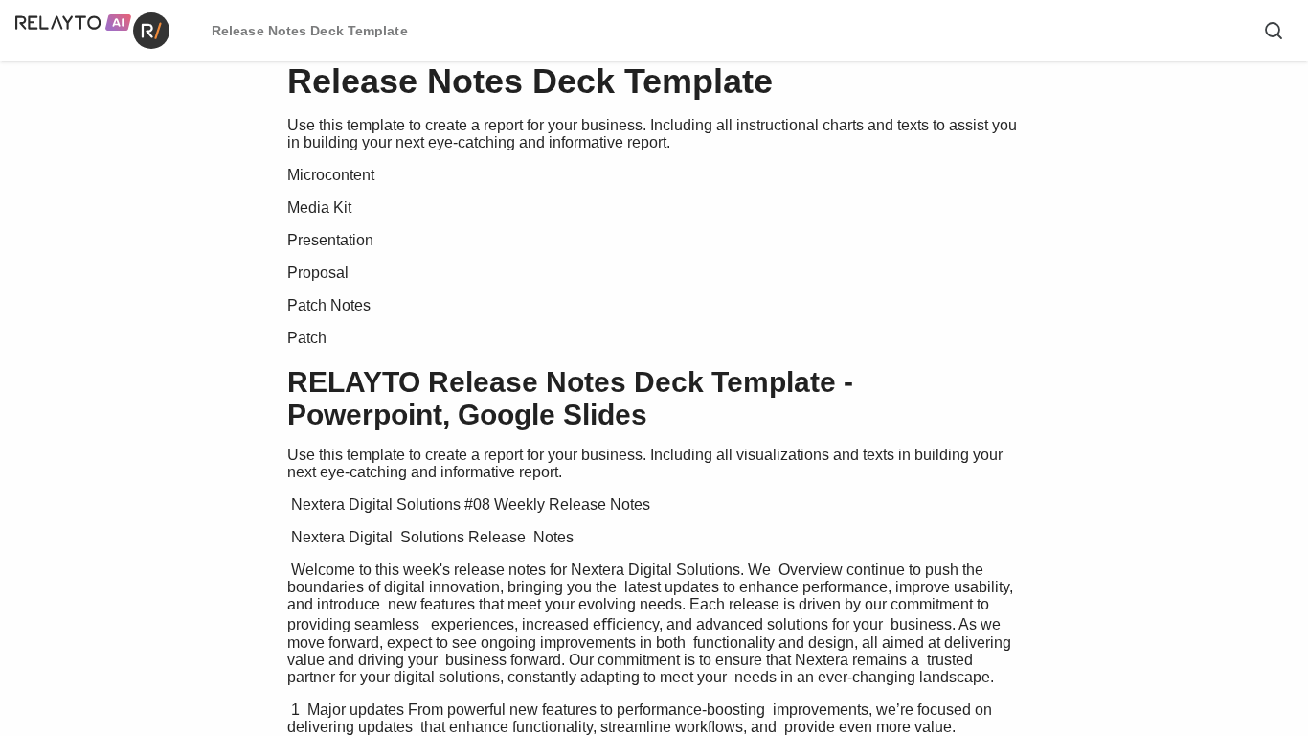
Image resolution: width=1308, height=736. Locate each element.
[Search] (1273, 31)
